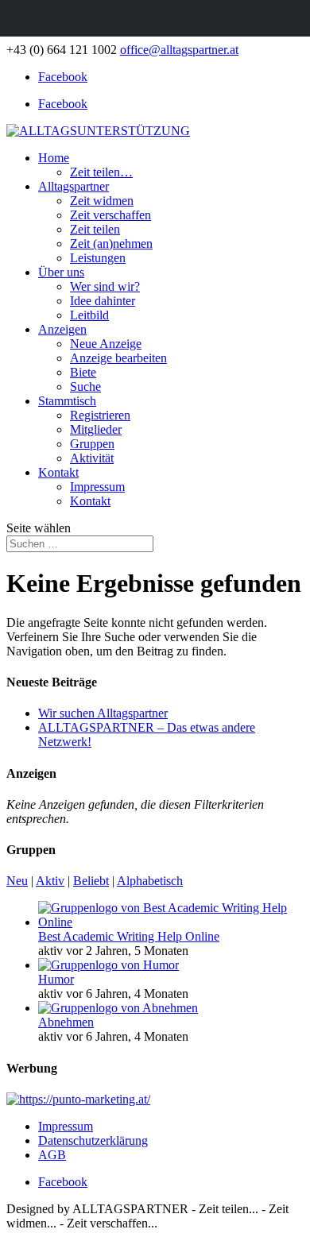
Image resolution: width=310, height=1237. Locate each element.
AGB (52, 1155)
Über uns (61, 272)
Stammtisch (67, 401)
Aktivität (92, 458)
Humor (56, 979)
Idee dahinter (102, 300)
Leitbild (89, 315)
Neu (17, 880)
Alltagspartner (73, 186)
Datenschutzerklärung (93, 1140)
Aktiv (50, 880)
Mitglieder (96, 429)
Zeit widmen (102, 200)
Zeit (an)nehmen (111, 243)
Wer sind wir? (105, 286)
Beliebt (91, 880)
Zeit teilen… (101, 172)
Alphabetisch (150, 880)
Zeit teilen (95, 229)
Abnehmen (66, 1022)
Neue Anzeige (105, 343)
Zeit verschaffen (110, 215)
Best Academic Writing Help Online (128, 936)
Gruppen (92, 443)
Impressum (97, 486)
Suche (85, 386)
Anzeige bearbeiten (118, 358)
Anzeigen (62, 329)
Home (53, 157)
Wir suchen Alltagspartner (103, 713)
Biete (83, 372)
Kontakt (58, 472)
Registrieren (100, 415)
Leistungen (98, 258)
